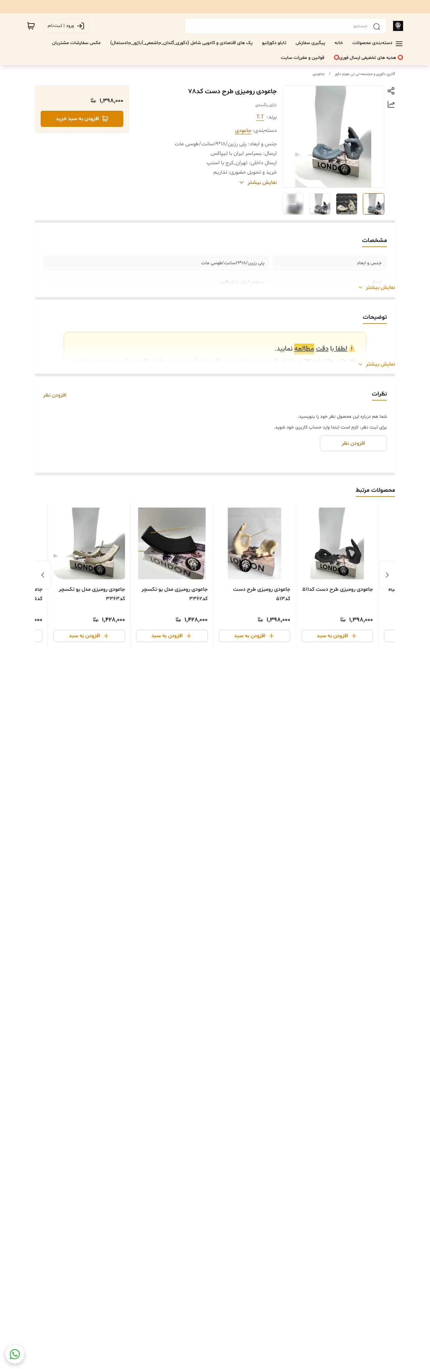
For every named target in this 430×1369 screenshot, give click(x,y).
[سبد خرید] (31, 26)
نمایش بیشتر (380, 287)
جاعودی (319, 74)
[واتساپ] (14, 1354)
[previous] (387, 574)
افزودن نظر (55, 395)
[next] (43, 574)
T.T (260, 117)
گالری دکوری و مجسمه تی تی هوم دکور (365, 74)
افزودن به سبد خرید (77, 119)
